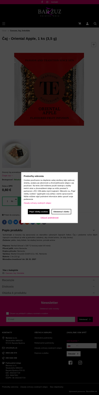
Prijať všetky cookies (38, 212)
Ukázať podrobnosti (49, 218)
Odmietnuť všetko (61, 212)
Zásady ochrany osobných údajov (37, 203)
